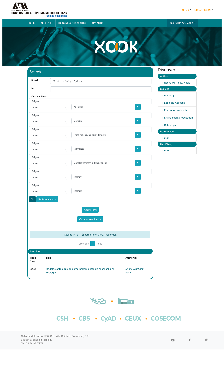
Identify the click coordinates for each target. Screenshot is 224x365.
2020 (167, 137)
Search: (32, 80)
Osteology (170, 125)
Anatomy (169, 95)
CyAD (108, 319)
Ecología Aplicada (174, 102)
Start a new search (47, 199)
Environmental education (178, 117)
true (166, 150)
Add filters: (90, 209)
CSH (62, 319)
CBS (84, 319)
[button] (186, 10)
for (32, 88)
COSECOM (159, 319)
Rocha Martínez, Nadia (177, 82)
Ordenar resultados (90, 219)
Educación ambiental (176, 110)
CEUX (133, 319)
